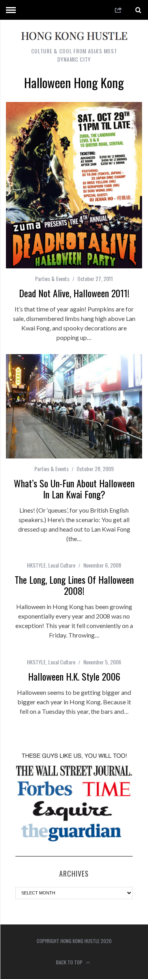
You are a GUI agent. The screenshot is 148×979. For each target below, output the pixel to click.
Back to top (70, 962)
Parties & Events (52, 278)
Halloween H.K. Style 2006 (74, 676)
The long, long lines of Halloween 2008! (74, 585)
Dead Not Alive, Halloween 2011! (74, 293)
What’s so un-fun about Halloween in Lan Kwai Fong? (74, 488)
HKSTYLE (36, 565)
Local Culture (61, 565)
